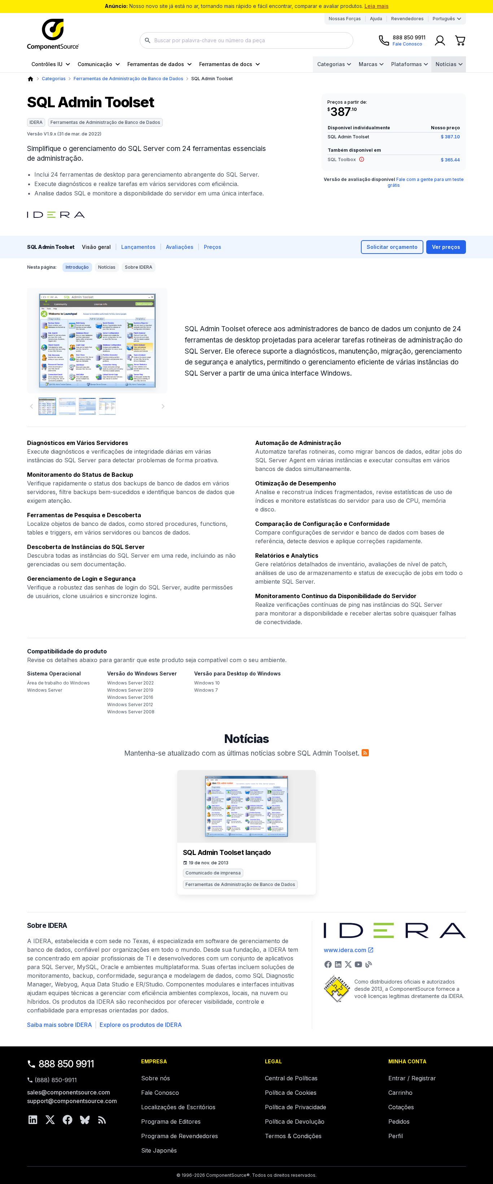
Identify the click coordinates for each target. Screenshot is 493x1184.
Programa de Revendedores (179, 1136)
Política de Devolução (294, 1121)
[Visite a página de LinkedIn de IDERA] (338, 964)
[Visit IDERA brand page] (56, 214)
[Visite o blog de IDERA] (368, 964)
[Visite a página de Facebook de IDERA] (328, 964)
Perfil (395, 1136)
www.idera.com (345, 950)
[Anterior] (44, 340)
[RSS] (102, 1119)
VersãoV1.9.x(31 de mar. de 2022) (64, 134)
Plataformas (406, 64)
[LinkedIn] (33, 1119)
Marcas (368, 64)
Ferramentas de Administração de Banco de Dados (128, 78)
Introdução (77, 267)
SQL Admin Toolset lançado (227, 852)
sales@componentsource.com (68, 1092)
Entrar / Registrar (412, 1078)
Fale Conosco (160, 1092)
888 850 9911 (66, 1064)
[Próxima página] (163, 406)
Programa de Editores (171, 1121)
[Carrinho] (460, 40)
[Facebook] (67, 1119)
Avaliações (179, 247)
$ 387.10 (450, 136)
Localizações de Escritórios (178, 1107)
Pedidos (399, 1121)
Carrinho (400, 1092)
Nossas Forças (345, 18)
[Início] (30, 78)
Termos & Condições (293, 1136)
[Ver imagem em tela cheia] (97, 340)
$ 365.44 (450, 160)
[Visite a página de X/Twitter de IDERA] (348, 964)
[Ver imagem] (47, 406)
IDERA (36, 122)
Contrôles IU (46, 64)
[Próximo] (149, 340)
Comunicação (95, 64)
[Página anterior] (31, 406)
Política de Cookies (291, 1092)
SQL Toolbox (342, 160)
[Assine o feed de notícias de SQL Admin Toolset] (365, 752)
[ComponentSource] (53, 34)
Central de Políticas (291, 1078)
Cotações (401, 1107)
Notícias (446, 64)
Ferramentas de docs (225, 64)
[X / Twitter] (50, 1119)
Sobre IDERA (138, 267)
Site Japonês (159, 1150)
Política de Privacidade (295, 1107)
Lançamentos (138, 247)
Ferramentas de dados (155, 64)
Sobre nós (155, 1078)
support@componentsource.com (72, 1101)
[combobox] (246, 40)
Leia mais (377, 6)
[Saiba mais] (362, 159)
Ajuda (376, 18)
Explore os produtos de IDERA (141, 1024)
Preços (212, 247)
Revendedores (407, 18)
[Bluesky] (85, 1119)
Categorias (331, 64)
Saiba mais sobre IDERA (59, 1024)
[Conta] (440, 40)
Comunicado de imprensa (213, 873)
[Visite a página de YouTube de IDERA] (358, 964)
